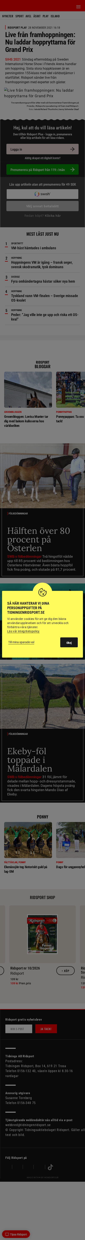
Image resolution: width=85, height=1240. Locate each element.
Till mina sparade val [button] (21, 642)
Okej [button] (69, 642)
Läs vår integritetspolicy (23, 631)
